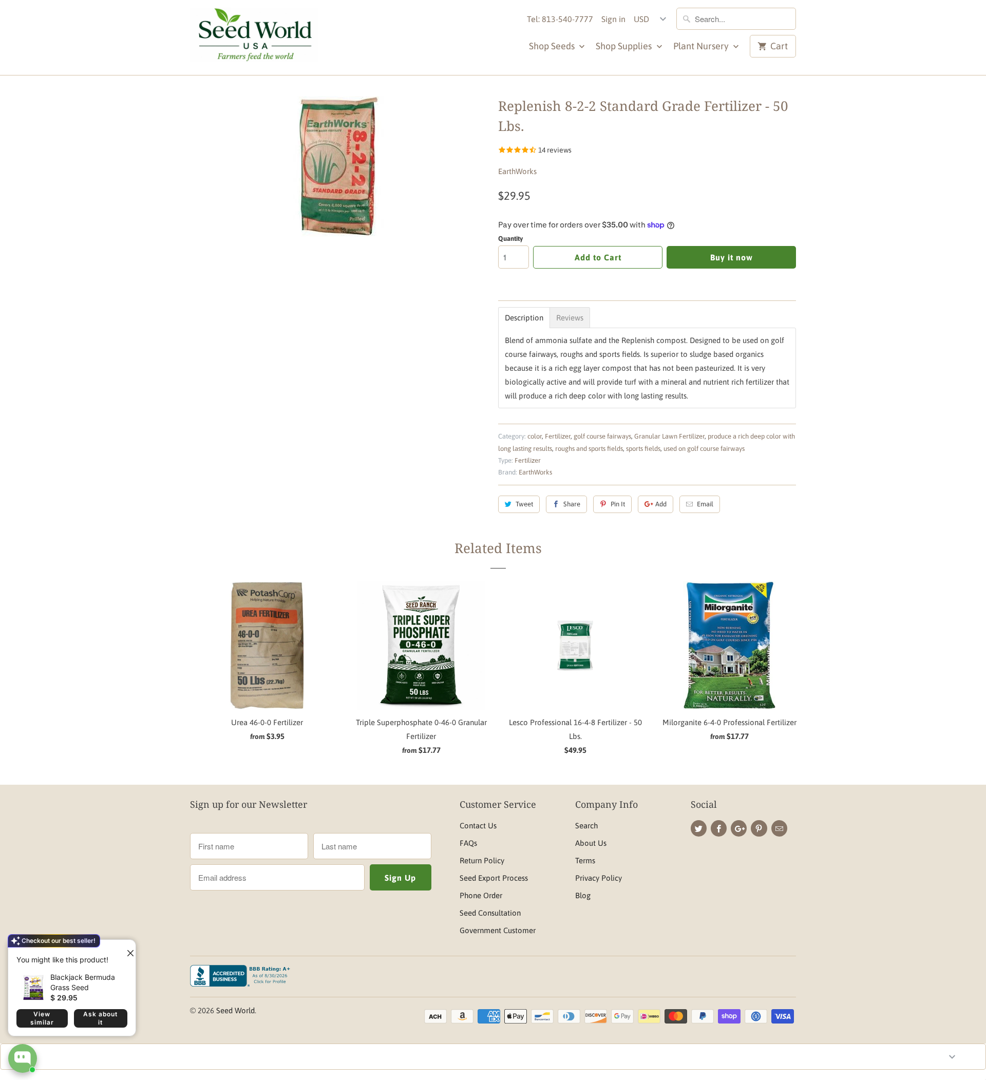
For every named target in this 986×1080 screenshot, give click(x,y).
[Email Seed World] (779, 828)
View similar (42, 1018)
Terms (585, 860)
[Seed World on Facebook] (719, 828)
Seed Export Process (494, 878)
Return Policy (482, 860)
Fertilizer (558, 436)
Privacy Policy (598, 878)
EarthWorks (517, 171)
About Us (590, 843)
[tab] (524, 317)
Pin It (618, 504)
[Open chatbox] (22, 1058)
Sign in (613, 19)
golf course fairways (602, 436)
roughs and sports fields (589, 448)
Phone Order (481, 895)
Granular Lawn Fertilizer (669, 436)
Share (571, 504)
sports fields (643, 448)
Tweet (524, 504)
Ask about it (100, 1018)
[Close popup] (126, 949)
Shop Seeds (553, 46)
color (534, 436)
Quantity (510, 238)
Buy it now (731, 257)
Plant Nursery (702, 46)
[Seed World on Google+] (739, 828)
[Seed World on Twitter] (699, 828)
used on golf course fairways (704, 448)
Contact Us (478, 825)
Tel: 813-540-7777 (560, 19)
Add (661, 504)
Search (586, 825)
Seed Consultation (490, 912)
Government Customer (498, 930)
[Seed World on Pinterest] (759, 828)
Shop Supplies (625, 46)
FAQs (468, 843)
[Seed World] (254, 37)
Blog (583, 895)
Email (705, 504)
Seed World (235, 1010)
